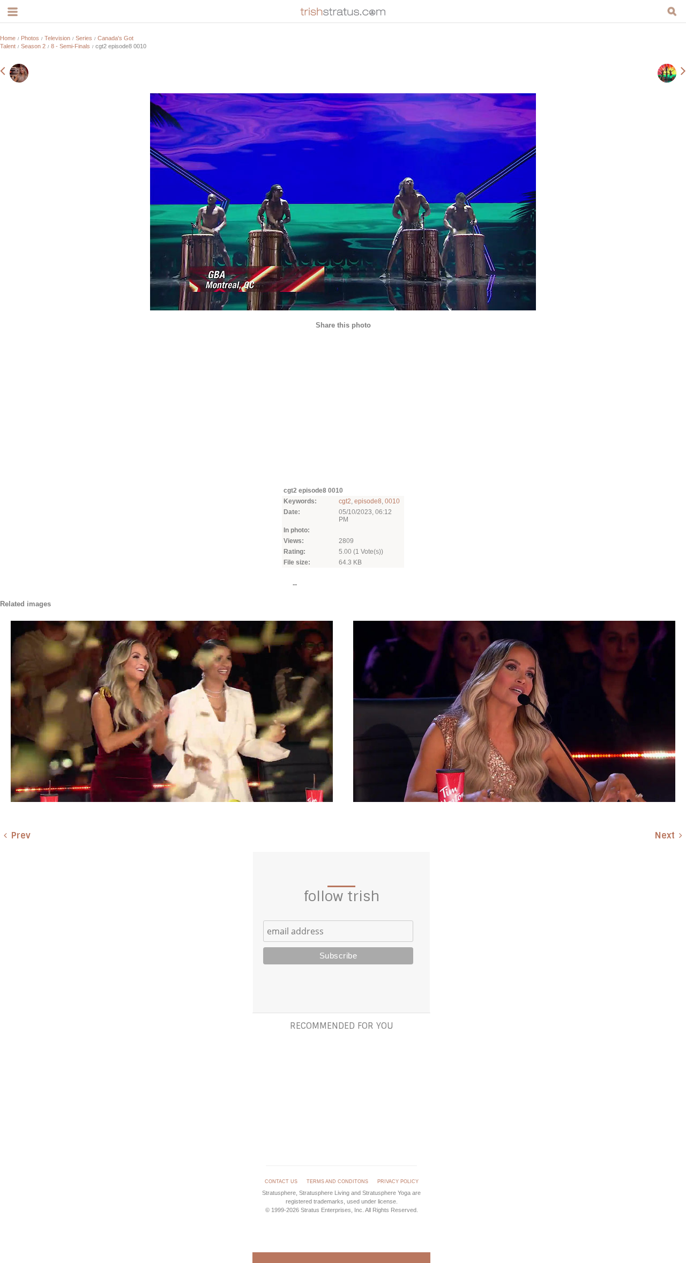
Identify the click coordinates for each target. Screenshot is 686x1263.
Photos (30, 38)
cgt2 (345, 501)
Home (8, 38)
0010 (392, 501)
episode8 (368, 501)
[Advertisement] (343, 407)
